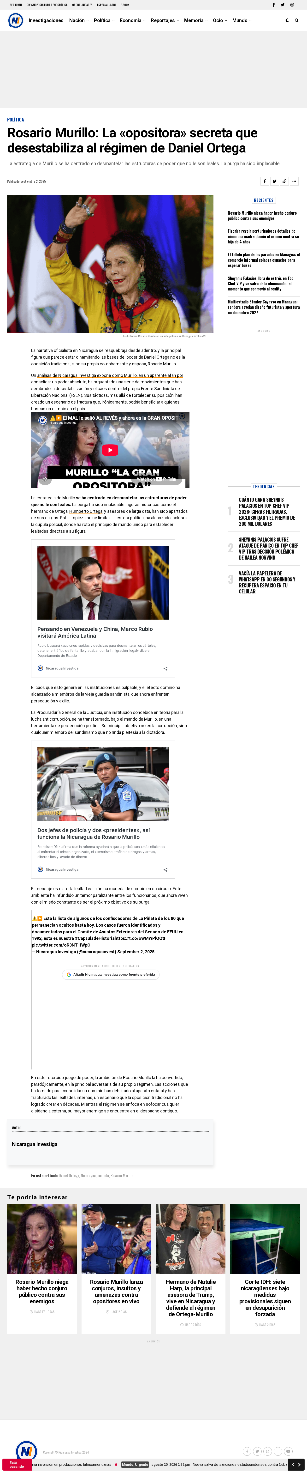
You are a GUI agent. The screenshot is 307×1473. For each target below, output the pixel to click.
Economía (131, 20)
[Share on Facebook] (264, 181)
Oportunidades (82, 5)
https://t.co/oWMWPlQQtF (140, 938)
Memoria (194, 20)
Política (102, 20)
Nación (77, 20)
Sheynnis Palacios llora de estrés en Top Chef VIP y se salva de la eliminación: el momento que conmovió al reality (260, 283)
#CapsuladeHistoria (95, 938)
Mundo (240, 20)
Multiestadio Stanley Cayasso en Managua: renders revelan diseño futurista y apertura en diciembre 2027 (264, 307)
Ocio (218, 20)
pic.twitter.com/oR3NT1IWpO (61, 945)
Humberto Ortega (85, 511)
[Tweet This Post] (274, 181)
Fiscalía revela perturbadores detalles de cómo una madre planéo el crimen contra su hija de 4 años (263, 236)
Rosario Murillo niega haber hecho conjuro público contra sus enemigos (262, 215)
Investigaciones (46, 20)
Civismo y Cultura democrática (47, 5)
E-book (124, 5)
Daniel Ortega (69, 1175)
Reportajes (163, 20)
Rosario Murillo (122, 1175)
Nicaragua (88, 1175)
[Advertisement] (153, 69)
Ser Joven (16, 5)
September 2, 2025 (135, 951)
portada (103, 1175)
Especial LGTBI (106, 5)
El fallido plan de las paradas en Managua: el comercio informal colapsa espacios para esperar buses (264, 260)
